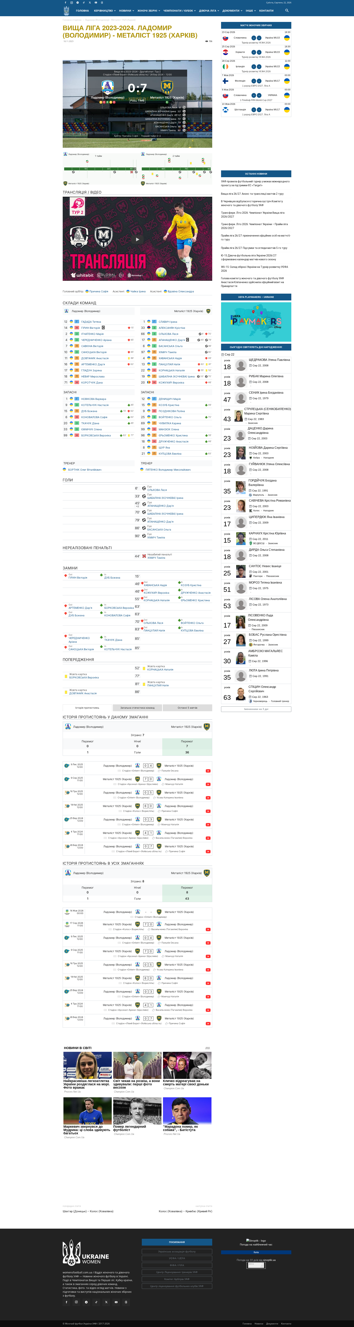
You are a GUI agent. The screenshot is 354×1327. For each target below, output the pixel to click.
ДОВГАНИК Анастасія (95, 358)
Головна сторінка (72, 19)
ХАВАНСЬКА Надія (170, 358)
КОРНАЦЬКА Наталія (172, 370)
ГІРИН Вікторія (91, 327)
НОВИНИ (125, 10)
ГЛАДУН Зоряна (91, 370)
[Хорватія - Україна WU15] (256, 52)
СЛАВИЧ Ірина (168, 321)
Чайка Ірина (138, 291)
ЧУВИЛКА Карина (170, 423)
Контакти (286, 1323)
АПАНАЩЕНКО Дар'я (172, 340)
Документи (272, 1323)
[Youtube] (96, 2)
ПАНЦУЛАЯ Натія (170, 364)
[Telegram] (77, 2)
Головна (247, 1323)
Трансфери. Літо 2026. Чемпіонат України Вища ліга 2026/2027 (252, 214)
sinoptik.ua (269, 1259)
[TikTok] (83, 2)
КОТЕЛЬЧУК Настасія (95, 405)
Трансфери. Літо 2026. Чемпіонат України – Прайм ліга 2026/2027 (254, 226)
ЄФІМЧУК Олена (91, 429)
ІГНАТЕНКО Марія (92, 333)
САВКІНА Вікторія (92, 346)
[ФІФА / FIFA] (177, 1265)
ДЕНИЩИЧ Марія (170, 398)
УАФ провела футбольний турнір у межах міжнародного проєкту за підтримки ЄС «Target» (255, 183)
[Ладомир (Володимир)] (108, 91)
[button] (286, 11)
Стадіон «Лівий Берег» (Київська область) (125, 74)
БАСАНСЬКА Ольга (171, 346)
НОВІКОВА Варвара (93, 398)
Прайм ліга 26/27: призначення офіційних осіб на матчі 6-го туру (256, 237)
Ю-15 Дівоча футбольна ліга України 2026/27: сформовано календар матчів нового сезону (249, 257)
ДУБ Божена (89, 411)
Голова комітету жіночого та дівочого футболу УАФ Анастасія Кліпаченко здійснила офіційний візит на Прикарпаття (252, 282)
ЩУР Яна (165, 447)
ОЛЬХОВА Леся (169, 333)
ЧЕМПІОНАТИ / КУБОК (178, 10)
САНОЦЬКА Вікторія (94, 352)
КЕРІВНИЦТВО (103, 10)
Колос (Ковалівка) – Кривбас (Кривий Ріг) (185, 1211)
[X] (90, 2)
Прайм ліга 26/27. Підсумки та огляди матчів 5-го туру (254, 247)
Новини (259, 1323)
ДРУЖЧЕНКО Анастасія (174, 441)
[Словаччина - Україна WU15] (256, 38)
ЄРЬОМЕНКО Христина (173, 435)
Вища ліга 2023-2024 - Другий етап (133, 71)
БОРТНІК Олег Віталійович (84, 469)
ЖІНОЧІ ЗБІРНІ (147, 10)
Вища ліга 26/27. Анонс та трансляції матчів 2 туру (252, 193)
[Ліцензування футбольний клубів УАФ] (177, 1286)
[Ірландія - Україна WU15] (256, 66)
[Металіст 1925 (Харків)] (167, 91)
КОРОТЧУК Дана (92, 382)
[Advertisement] (137, 1171)
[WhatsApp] (100, 49)
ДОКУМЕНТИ (231, 10)
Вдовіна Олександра (181, 291)
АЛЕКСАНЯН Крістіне (172, 327)
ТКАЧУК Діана (90, 423)
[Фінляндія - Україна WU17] (256, 81)
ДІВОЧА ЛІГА (207, 10)
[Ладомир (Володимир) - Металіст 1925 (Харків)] (137, 768)
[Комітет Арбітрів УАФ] (177, 1279)
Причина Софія (98, 291)
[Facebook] (65, 2)
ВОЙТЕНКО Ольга (170, 417)
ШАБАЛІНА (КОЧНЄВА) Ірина (177, 376)
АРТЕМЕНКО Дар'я (93, 364)
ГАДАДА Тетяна (91, 321)
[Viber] (92, 49)
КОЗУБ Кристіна (169, 405)
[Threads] (102, 2)
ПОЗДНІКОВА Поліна (172, 411)
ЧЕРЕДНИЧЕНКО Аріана (96, 340)
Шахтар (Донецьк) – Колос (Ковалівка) (88, 1211)
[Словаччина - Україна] (256, 95)
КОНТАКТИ (266, 10)
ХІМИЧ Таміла (168, 352)
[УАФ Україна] (177, 1251)
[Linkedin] (108, 49)
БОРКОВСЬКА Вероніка (96, 435)
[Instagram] (71, 2)
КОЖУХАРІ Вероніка (171, 382)
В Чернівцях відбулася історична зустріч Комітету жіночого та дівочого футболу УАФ (252, 203)
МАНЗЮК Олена (169, 429)
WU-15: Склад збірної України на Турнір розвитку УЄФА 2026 (254, 268)
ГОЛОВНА (82, 10)
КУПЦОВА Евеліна (170, 453)
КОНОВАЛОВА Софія (94, 417)
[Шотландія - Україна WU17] (256, 110)
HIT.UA (251, 1264)
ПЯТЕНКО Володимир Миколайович (168, 469)
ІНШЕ (249, 10)
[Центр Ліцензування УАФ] (177, 1272)
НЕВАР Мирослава (93, 376)
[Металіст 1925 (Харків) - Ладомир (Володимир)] (137, 781)
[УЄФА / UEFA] (177, 1258)
